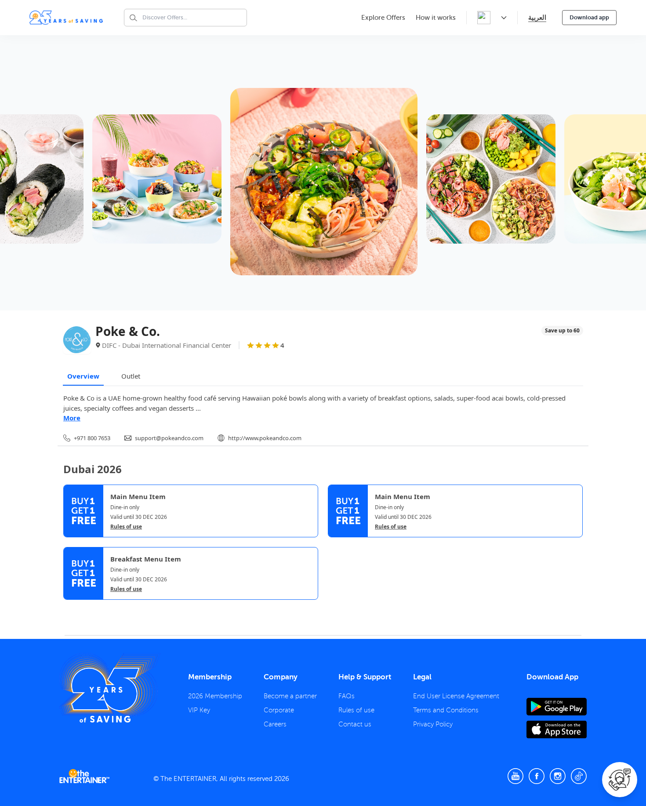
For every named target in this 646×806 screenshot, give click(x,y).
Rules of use (126, 527)
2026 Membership (215, 696)
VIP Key (199, 710)
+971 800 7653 (92, 438)
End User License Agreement (456, 696)
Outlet (130, 376)
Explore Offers (383, 17)
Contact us (354, 724)
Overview (83, 376)
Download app (589, 17)
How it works (436, 17)
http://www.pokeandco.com (264, 438)
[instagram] (558, 776)
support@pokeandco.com (169, 438)
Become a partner (290, 696)
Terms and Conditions (446, 710)
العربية (537, 17)
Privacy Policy (433, 724)
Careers (275, 724)
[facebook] (536, 776)
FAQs (346, 696)
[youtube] (515, 776)
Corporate (279, 710)
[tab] (70, 607)
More (71, 417)
